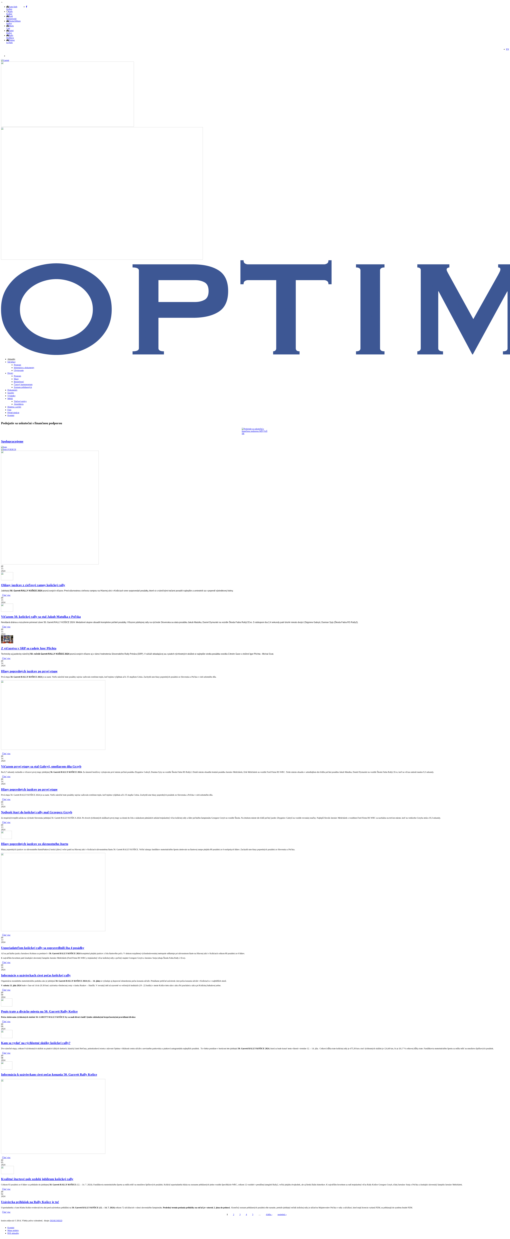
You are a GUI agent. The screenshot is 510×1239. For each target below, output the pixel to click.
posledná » (282, 1214)
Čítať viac (6, 595)
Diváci (10, 373)
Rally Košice (9, 12)
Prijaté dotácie (13, 412)
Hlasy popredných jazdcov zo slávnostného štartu (34, 844)
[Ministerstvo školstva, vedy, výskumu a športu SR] (255, 431)
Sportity (10, 393)
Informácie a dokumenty (24, 367)
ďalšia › (269, 1214)
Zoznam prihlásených (23, 387)
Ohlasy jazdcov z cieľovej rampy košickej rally (33, 585)
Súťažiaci (11, 362)
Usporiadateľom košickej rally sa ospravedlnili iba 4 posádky (42, 948)
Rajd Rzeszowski (11, 17)
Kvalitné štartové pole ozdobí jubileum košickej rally (37, 1179)
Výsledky (11, 396)
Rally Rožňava (10, 36)
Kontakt (10, 415)
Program (17, 365)
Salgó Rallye (10, 31)
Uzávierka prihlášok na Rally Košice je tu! (30, 1202)
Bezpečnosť (19, 382)
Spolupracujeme (12, 441)
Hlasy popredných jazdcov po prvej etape (29, 671)
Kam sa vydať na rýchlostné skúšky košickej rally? (35, 1043)
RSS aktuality (13, 1233)
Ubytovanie (19, 370)
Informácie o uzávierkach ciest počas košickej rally (36, 975)
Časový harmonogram (23, 384)
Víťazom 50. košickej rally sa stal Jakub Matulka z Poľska (41, 616)
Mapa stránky (13, 1230)
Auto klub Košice (11, 8)
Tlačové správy (20, 401)
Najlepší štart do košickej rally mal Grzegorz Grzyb (36, 812)
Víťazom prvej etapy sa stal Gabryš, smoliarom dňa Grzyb (41, 766)
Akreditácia (19, 404)
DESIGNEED (56, 1220)
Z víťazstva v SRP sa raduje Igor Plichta (28, 648)
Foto (9, 410)
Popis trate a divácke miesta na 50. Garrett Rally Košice (39, 1011)
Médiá (10, 398)
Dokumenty (12, 390)
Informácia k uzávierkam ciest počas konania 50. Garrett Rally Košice (49, 1074)
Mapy (16, 379)
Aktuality (11, 359)
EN (507, 49)
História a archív (14, 407)
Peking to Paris (10, 41)
